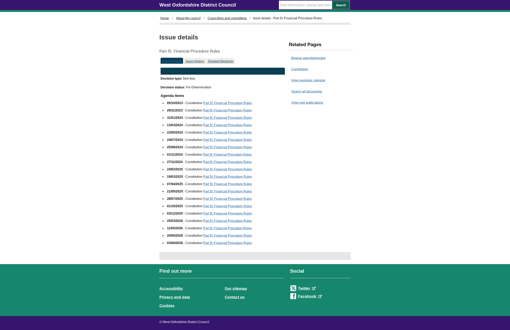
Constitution (299, 69)
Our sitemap (236, 288)
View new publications (307, 102)
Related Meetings (220, 61)
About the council (188, 18)
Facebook (307, 296)
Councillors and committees (227, 18)
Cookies (167, 306)
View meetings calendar (308, 80)
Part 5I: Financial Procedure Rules (227, 103)
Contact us (235, 297)
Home (164, 18)
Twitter (304, 288)
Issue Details (171, 61)
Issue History (195, 61)
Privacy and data (174, 297)
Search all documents (306, 91)
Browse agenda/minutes (308, 58)
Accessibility (171, 288)
